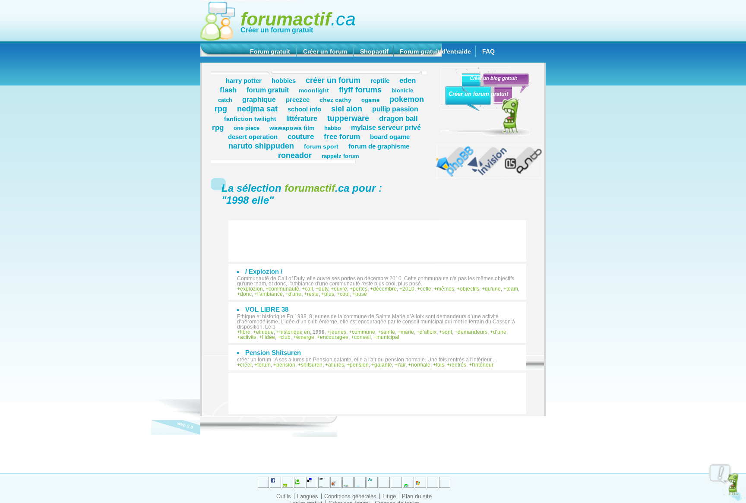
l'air (401, 364)
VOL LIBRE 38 (266, 309)
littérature (301, 118)
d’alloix (428, 332)
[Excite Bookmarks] (275, 482)
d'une (294, 294)
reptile (379, 80)
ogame (370, 100)
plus (329, 294)
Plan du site (417, 496)
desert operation (253, 136)
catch (225, 100)
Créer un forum (325, 51)
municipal (387, 337)
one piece (246, 128)
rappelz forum (340, 156)
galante (383, 364)
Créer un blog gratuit (493, 78)
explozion (251, 288)
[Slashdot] (360, 482)
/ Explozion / (263, 271)
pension (285, 364)
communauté (284, 288)
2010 (408, 288)
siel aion (346, 108)
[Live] (335, 482)
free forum (342, 136)
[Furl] (420, 482)
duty (323, 288)
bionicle (402, 91)
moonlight (314, 90)
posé (361, 294)
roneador (295, 155)
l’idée (268, 337)
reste (313, 294)
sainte (388, 332)
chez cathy (335, 99)
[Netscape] (372, 482)
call (309, 288)
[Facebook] (348, 482)
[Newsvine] (408, 482)
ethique (265, 332)
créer (246, 364)
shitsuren (311, 364)
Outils (283, 496)
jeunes (338, 332)
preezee (298, 99)
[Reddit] (299, 482)
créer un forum (333, 80)
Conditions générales (350, 496)
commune (363, 332)
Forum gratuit (270, 51)
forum (264, 364)
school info (304, 109)
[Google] (323, 482)
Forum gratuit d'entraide (435, 51)
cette (425, 288)
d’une (499, 332)
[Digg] (287, 482)
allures (336, 364)
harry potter (244, 80)
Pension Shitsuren (273, 352)
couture (301, 136)
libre (245, 332)
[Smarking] (444, 482)
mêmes (445, 288)
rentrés (458, 364)
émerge (305, 337)
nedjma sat (257, 108)
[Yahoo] (432, 482)
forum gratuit (268, 90)
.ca (298, 19)
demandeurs (472, 332)
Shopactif (374, 51)
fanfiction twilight (250, 118)
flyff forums (360, 89)
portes (360, 288)
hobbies (284, 80)
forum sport (321, 146)
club (286, 337)
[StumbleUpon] (396, 482)
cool (345, 294)
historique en (294, 332)
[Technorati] (384, 482)
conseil (362, 337)
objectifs (469, 288)
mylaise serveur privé (386, 127)
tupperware (348, 118)
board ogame (390, 136)
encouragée (334, 337)
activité (248, 337)
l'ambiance (270, 294)
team (512, 288)
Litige (389, 496)
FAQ (488, 51)
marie (407, 332)
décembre (385, 288)
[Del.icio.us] (311, 482)
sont (447, 332)
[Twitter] (263, 482)
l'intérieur (482, 364)
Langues (307, 496)
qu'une (493, 288)
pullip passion (395, 109)
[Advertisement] (382, 237)
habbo (332, 128)
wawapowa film (291, 127)
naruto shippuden (261, 145)
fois (440, 364)
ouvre (340, 288)
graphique (259, 99)
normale (420, 364)
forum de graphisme (378, 146)
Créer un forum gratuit (276, 30)
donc (246, 294)
